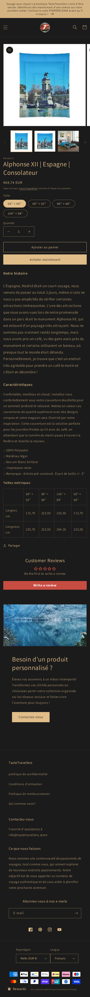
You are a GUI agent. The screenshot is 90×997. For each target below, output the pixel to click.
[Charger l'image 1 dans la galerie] (21, 141)
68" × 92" (39, 204)
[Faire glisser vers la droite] (85, 142)
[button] (5, 27)
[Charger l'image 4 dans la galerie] (68, 141)
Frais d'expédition (28, 188)
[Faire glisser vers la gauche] (5, 142)
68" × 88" (14, 204)
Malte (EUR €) (29, 958)
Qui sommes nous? (22, 803)
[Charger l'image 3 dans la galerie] (45, 141)
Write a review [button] (44, 585)
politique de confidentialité (28, 774)
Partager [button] (14, 545)
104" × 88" (15, 213)
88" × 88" (64, 204)
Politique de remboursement (29, 794)
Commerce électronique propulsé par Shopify (56, 989)
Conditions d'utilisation (25, 784)
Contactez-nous (31, 717)
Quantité (8, 223)
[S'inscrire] (76, 913)
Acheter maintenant (45, 259)
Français (60, 958)
